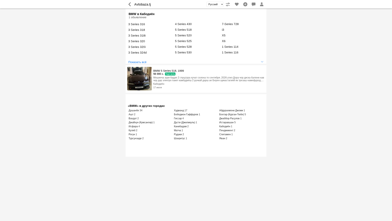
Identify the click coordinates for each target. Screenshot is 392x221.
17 (186, 110)
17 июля (157, 87)
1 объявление (137, 17)
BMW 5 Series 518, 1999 (168, 70)
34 (141, 110)
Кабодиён (158, 84)
